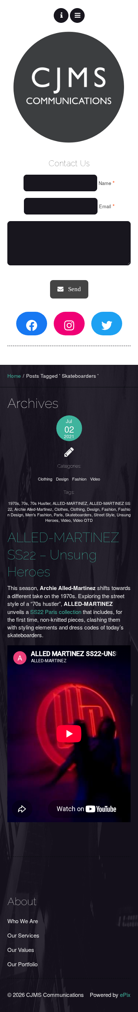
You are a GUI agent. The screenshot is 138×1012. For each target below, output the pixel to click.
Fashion (79, 479)
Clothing (45, 479)
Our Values (20, 949)
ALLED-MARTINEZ (70, 503)
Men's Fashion (38, 514)
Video (95, 479)
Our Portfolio (22, 964)
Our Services (23, 935)
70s (24, 503)
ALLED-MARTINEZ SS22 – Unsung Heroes (63, 555)
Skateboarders (78, 514)
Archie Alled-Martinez (33, 509)
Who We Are (22, 921)
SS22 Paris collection (55, 611)
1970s (13, 503)
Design (62, 479)
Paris (58, 514)
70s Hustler (40, 503)
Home (14, 375)
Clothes (61, 509)
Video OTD (83, 520)
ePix (125, 994)
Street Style (104, 514)
